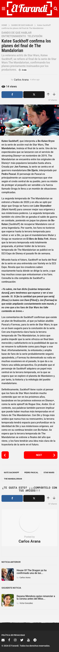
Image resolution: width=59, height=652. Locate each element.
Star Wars (49, 472)
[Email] (3, 639)
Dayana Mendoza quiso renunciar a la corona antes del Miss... (36, 597)
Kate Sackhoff (11, 472)
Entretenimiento (14, 36)
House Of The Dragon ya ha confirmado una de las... (32, 571)
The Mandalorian (13, 479)
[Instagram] (15, 639)
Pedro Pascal (31, 472)
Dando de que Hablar (16, 32)
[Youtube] (28, 639)
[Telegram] (34, 639)
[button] (3, 9)
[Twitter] (21, 639)
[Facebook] (9, 639)
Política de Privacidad (13, 635)
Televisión (34, 36)
